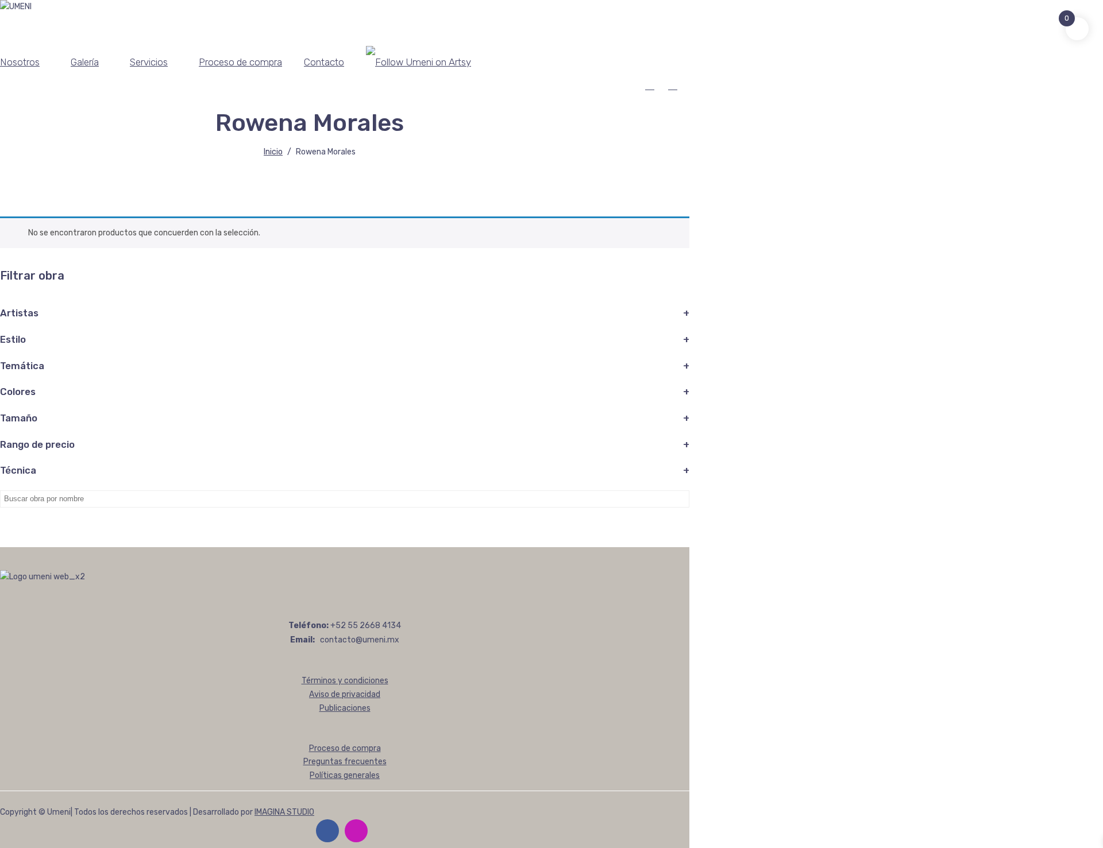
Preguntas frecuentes (345, 761)
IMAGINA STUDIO (284, 812)
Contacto (324, 62)
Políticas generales (345, 775)
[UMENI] (16, 6)
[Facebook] (327, 830)
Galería (85, 62)
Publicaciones (345, 708)
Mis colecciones (675, 85)
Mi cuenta (652, 85)
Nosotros (20, 62)
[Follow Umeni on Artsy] (418, 62)
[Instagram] (356, 830)
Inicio (273, 152)
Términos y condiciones (345, 681)
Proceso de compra (240, 62)
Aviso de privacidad (344, 694)
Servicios (149, 62)
